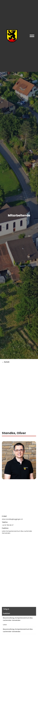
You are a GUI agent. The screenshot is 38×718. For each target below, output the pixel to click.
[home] (11, 36)
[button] (32, 36)
